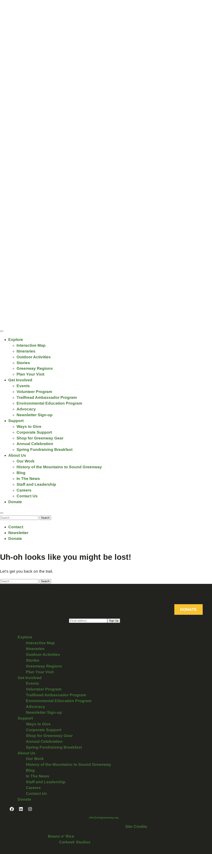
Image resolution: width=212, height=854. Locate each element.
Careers (24, 490)
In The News (28, 478)
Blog (21, 473)
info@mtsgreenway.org (103, 817)
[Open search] (1, 513)
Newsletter (18, 533)
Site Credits (136, 826)
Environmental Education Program (49, 403)
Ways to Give (29, 426)
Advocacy (26, 409)
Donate (15, 502)
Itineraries (26, 351)
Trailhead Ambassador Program (47, 397)
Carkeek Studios (74, 842)
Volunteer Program (34, 391)
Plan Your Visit (30, 374)
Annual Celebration (35, 444)
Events (23, 386)
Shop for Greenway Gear (40, 438)
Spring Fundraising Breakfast (44, 449)
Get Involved (20, 380)
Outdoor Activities (34, 357)
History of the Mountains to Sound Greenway (59, 467)
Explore (15, 339)
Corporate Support (34, 432)
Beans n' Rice (61, 836)
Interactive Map (31, 345)
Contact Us (27, 496)
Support (16, 420)
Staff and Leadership (36, 484)
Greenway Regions (35, 368)
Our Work (26, 461)
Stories (23, 363)
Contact (15, 527)
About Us (17, 455)
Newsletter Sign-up (35, 415)
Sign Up (113, 620)
